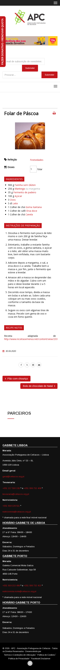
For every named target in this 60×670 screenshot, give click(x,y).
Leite (15, 203)
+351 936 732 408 (32, 488)
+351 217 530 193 (11, 488)
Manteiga (20, 188)
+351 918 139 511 (11, 506)
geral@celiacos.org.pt (13, 476)
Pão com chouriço (17, 378)
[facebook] (21, 364)
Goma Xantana (34, 207)
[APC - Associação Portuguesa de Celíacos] (30, 17)
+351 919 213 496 (11, 585)
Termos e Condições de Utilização (19, 655)
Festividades (36, 159)
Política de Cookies (46, 655)
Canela (29, 214)
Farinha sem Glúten (25, 185)
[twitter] (27, 364)
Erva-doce (31, 210)
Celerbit (45, 651)
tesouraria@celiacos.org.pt (15, 494)
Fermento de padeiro (24, 192)
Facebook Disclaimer (40, 658)
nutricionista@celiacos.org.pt (16, 511)
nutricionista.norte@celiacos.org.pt (19, 591)
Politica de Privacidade (18, 658)
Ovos (13, 199)
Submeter (49, 75)
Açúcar (18, 196)
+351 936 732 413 (32, 585)
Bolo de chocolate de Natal (38, 385)
